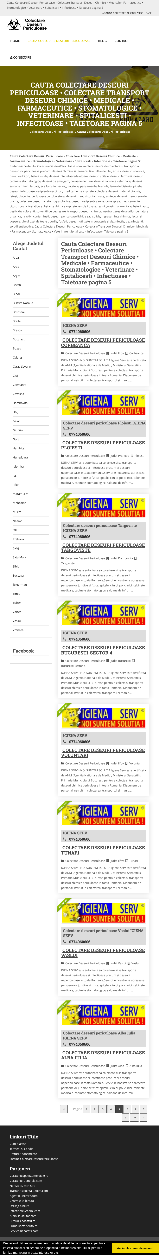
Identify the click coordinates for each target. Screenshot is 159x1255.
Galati (17, 421)
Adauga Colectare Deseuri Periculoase (127, 13)
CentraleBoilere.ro (22, 1201)
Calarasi (18, 357)
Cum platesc (18, 1144)
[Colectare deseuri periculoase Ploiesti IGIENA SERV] (103, 405)
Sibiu (16, 566)
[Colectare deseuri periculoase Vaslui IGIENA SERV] (103, 913)
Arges (16, 276)
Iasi (15, 475)
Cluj (15, 375)
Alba (16, 257)
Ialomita (18, 466)
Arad (16, 266)
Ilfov (16, 484)
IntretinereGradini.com (25, 1211)
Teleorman (20, 584)
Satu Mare (19, 557)
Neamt (17, 521)
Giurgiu (18, 430)
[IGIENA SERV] (103, 308)
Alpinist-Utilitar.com (23, 1216)
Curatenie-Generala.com (26, 1181)
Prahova (18, 539)
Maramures (20, 494)
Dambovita (20, 403)
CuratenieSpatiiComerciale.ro (29, 1175)
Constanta (19, 385)
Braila (17, 321)
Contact (122, 41)
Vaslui (17, 621)
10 (134, 1117)
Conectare (21, 57)
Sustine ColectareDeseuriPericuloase (34, 1159)
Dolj (15, 412)
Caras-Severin (22, 366)
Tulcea (17, 603)
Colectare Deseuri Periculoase (51, 132)
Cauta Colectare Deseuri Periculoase (59, 41)
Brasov (17, 330)
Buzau (17, 348)
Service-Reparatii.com (24, 1231)
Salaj (16, 548)
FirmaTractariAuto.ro (23, 1226)
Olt (15, 530)
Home (15, 41)
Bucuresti (19, 339)
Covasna (18, 394)
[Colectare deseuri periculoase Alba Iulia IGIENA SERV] (103, 1015)
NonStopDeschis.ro (22, 1186)
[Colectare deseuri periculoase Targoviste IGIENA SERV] (103, 507)
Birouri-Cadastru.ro (22, 1221)
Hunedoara (20, 457)
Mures (17, 512)
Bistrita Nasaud (23, 303)
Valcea (17, 612)
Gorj (16, 439)
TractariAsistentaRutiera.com (29, 1191)
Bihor (16, 294)
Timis (16, 594)
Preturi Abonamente (23, 1154)
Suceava (18, 575)
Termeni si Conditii (22, 1149)
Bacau (17, 285)
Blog (102, 41)
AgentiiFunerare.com (24, 1196)
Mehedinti (19, 503)
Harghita (18, 448)
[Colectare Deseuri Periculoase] (32, 24)
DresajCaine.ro (19, 1206)
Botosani (19, 312)
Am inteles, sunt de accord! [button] (135, 1248)
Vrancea (18, 630)
